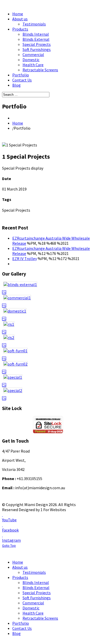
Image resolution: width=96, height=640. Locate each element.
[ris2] (48, 341)
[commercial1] (48, 301)
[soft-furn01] (48, 354)
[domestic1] (48, 314)
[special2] (48, 394)
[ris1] (48, 328)
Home (17, 123)
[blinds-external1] (48, 288)
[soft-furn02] (48, 367)
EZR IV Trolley (24, 258)
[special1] (48, 381)
